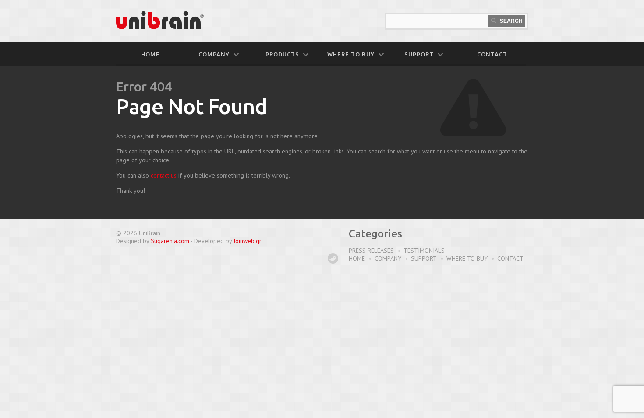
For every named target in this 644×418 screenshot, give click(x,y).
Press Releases (371, 250)
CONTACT (492, 54)
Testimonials (424, 250)
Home (150, 54)
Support (424, 258)
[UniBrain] (160, 27)
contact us (164, 175)
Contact (510, 258)
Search (511, 21)
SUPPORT (419, 54)
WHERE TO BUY (351, 54)
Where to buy (467, 258)
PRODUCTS (282, 54)
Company (388, 258)
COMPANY (214, 54)
